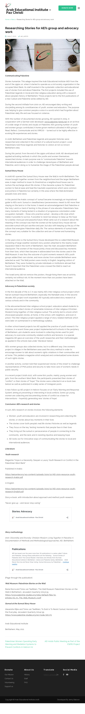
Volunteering (9, 682)
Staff (26, 679)
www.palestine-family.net (55, 122)
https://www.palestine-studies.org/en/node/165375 (28, 615)
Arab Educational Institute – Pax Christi (28, 11)
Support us (9, 686)
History (27, 675)
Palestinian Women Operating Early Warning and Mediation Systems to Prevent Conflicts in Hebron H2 (21, 644)
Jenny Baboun (74, 700)
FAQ (26, 682)
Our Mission (9, 675)
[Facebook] (63, 675)
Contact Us (9, 679)
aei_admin (24, 36)
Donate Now (67, 8)
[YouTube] (67, 675)
